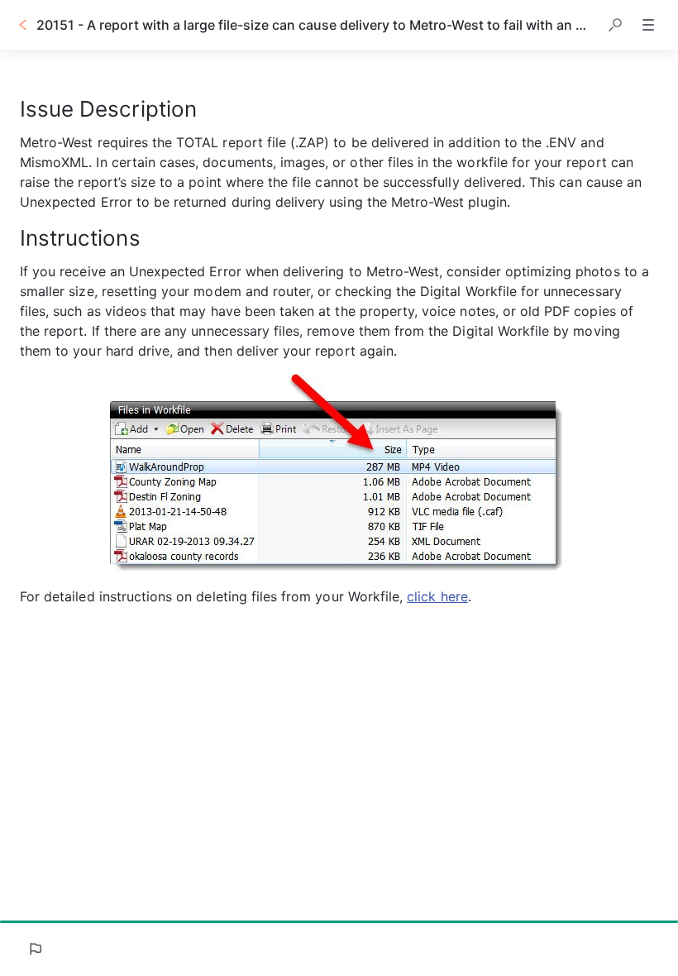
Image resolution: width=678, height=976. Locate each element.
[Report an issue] (35, 949)
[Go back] (23, 25)
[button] (615, 25)
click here (437, 596)
